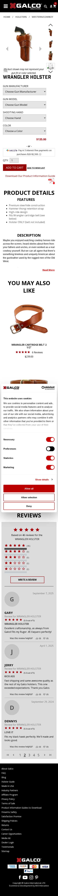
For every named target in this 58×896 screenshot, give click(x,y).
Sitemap (5, 851)
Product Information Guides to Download (21, 807)
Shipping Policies (9, 820)
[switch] (50, 448)
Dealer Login (7, 842)
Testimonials (7, 846)
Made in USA (7, 786)
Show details (42, 479)
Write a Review (27, 579)
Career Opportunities (11, 833)
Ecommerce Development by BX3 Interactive (29, 885)
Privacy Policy (8, 799)
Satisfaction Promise (11, 816)
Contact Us (6, 829)
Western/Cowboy (42, 16)
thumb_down (44, 638)
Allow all (29, 488)
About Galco (7, 768)
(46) (28, 546)
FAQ (3, 773)
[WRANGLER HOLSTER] (24, 44)
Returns (5, 825)
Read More (49, 269)
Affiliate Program (9, 794)
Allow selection (29, 497)
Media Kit (6, 838)
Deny (29, 506)
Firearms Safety (9, 812)
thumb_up (37, 638)
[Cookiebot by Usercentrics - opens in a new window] (42, 388)
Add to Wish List (36, 168)
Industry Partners (9, 790)
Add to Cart (14, 167)
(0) (28, 552)
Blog (3, 777)
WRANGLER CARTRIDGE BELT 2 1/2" (29, 346)
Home (6, 16)
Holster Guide (8, 781)
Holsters (21, 16)
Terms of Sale (8, 803)
